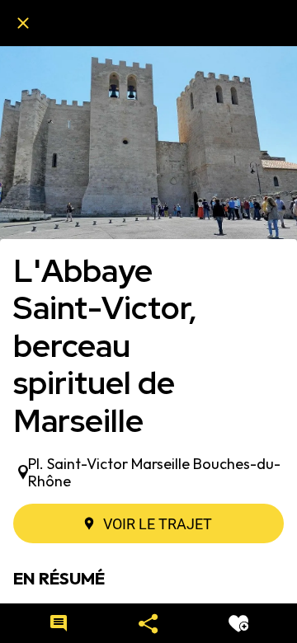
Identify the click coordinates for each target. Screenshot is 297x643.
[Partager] (148, 623)
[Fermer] (23, 23)
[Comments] (58, 623)
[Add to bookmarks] (238, 623)
